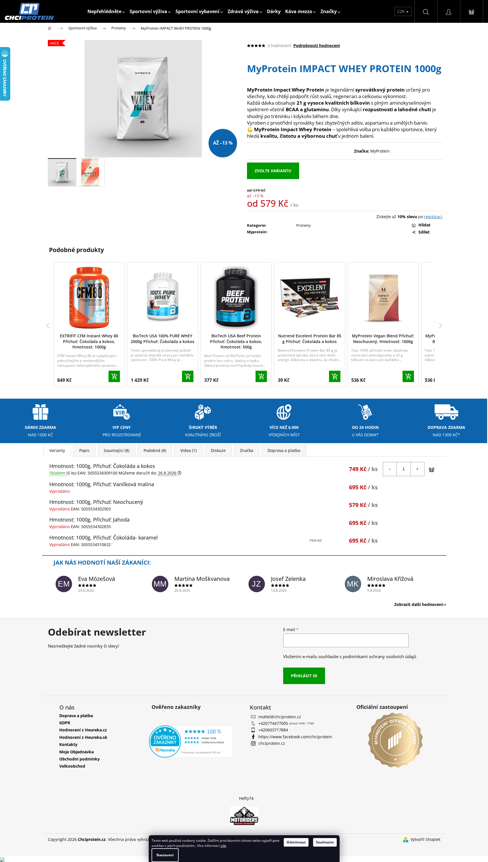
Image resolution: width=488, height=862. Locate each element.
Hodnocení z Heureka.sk (83, 737)
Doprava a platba (76, 715)
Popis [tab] (84, 450)
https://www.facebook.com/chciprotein (295, 736)
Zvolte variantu (273, 170)
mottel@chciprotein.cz (279, 716)
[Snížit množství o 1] (390, 469)
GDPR (64, 723)
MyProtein (380, 151)
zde (223, 845)
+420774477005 (273, 723)
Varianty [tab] (57, 450)
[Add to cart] (114, 376)
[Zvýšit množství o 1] (417, 469)
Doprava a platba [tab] (284, 450)
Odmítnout (296, 842)
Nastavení (165, 855)
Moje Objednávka (76, 752)
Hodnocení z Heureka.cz (83, 730)
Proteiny (303, 225)
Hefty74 (246, 798)
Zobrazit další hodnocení (418, 604)
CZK (401, 11)
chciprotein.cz (271, 743)
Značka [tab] (246, 450)
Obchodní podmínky (79, 759)
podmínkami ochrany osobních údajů (379, 657)
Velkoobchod (72, 766)
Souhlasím (325, 842)
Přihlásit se (304, 675)
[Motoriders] (244, 815)
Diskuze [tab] (218, 450)
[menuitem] (106, 11)
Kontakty (68, 744)
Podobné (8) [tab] (155, 450)
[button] (48, 325)
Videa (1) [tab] (188, 450)
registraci (433, 216)
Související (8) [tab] (116, 450)
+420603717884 (273, 730)
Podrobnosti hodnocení (316, 45)
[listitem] (89, 324)
